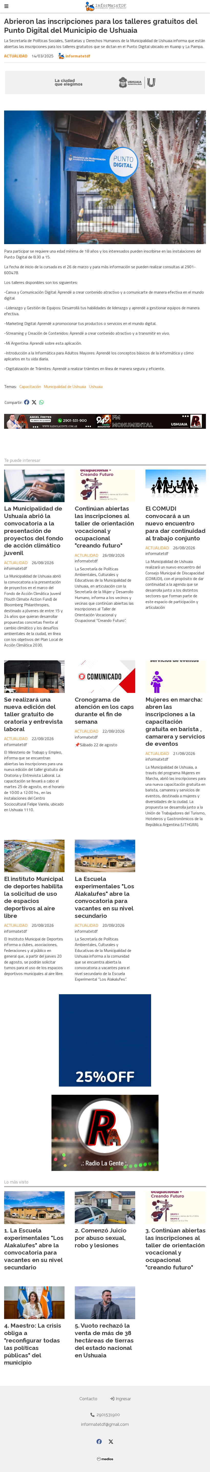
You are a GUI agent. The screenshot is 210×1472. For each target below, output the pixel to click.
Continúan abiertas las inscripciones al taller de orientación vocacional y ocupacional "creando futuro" (104, 527)
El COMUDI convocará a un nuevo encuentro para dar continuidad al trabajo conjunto (175, 523)
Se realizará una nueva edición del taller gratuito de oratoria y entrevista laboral (33, 714)
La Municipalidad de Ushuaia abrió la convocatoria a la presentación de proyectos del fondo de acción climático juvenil (33, 530)
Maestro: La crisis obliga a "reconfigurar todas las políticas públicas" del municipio (32, 1344)
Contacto (88, 1398)
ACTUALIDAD (15, 56)
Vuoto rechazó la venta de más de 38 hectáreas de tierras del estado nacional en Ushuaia (104, 1340)
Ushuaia (96, 386)
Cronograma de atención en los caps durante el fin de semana (104, 710)
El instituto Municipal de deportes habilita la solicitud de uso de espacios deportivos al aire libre (33, 897)
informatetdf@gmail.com (105, 1424)
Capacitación (30, 386)
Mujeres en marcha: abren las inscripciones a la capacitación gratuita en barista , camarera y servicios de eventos (175, 721)
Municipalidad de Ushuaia (65, 386)
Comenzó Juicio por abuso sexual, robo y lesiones (101, 1238)
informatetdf (78, 56)
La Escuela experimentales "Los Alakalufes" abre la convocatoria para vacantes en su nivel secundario (104, 897)
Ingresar (123, 1398)
